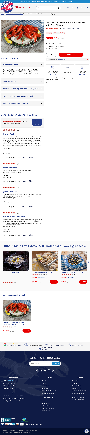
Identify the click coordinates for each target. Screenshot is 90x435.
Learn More (82, 74)
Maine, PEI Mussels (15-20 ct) (72, 272)
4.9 (14, 344)
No (32, 158)
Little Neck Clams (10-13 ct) (42, 272)
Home (2, 14)
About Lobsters (76, 388)
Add (54, 282)
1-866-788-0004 (13, 381)
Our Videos (44, 388)
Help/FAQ (75, 383)
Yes (25, 158)
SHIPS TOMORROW (57, 344)
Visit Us (43, 383)
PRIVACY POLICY (24, 430)
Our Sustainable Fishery (48, 390)
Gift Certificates (78, 397)
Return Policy (45, 410)
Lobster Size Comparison (79, 390)
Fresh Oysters (16, 272)
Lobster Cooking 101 (78, 393)
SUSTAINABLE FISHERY (78, 344)
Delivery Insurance (47, 401)
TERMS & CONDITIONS (9, 430)
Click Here (53, 74)
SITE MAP (35, 430)
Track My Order (76, 386)
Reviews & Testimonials (48, 393)
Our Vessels (45, 386)
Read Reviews (66, 28)
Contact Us (75, 381)
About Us (44, 381)
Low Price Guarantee (47, 408)
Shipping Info (45, 403)
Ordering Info (45, 406)
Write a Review (37, 122)
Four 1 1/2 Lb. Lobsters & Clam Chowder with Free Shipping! (13, 323)
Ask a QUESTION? (78, 400)
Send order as (57, 59)
